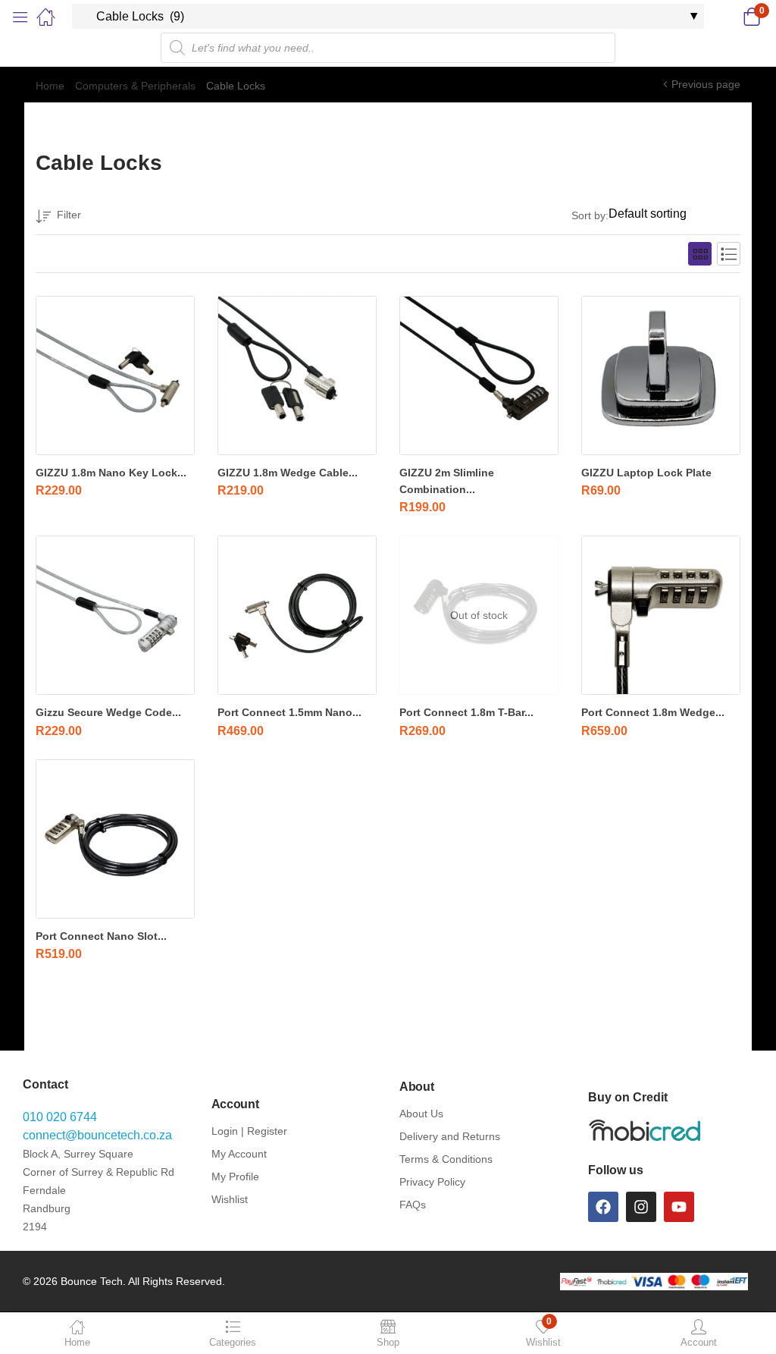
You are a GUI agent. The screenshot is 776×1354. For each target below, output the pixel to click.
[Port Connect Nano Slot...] (115, 839)
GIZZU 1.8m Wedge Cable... (287, 473)
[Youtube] (679, 1207)
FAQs (412, 1204)
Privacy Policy (432, 1182)
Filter (69, 215)
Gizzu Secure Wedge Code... (108, 712)
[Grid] (700, 253)
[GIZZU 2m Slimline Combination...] (479, 375)
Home (50, 86)
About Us (421, 1113)
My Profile (235, 1176)
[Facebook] (603, 1207)
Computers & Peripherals (135, 86)
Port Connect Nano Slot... (101, 936)
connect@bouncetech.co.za (97, 1135)
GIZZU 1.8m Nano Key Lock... (111, 473)
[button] (732, 17)
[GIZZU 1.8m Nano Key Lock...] (115, 375)
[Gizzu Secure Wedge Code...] (115, 615)
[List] (728, 253)
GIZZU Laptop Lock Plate (646, 473)
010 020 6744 (60, 1117)
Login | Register (249, 1131)
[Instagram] (641, 1207)
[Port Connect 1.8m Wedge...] (660, 615)
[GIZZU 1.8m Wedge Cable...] (297, 375)
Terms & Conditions (446, 1159)
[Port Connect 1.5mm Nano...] (297, 615)
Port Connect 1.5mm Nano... (289, 712)
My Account (239, 1154)
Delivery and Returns (449, 1136)
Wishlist (229, 1199)
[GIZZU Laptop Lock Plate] (660, 375)
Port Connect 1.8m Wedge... (652, 712)
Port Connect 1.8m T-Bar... (466, 712)
